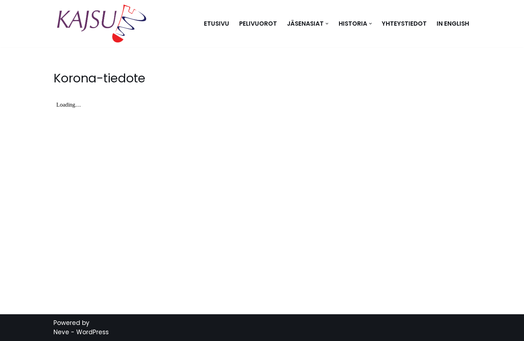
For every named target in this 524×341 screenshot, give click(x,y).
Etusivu (216, 23)
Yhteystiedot (404, 23)
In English (453, 23)
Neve (61, 332)
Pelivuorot (258, 23)
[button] (327, 23)
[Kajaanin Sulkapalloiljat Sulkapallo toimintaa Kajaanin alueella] (103, 23)
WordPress (92, 332)
